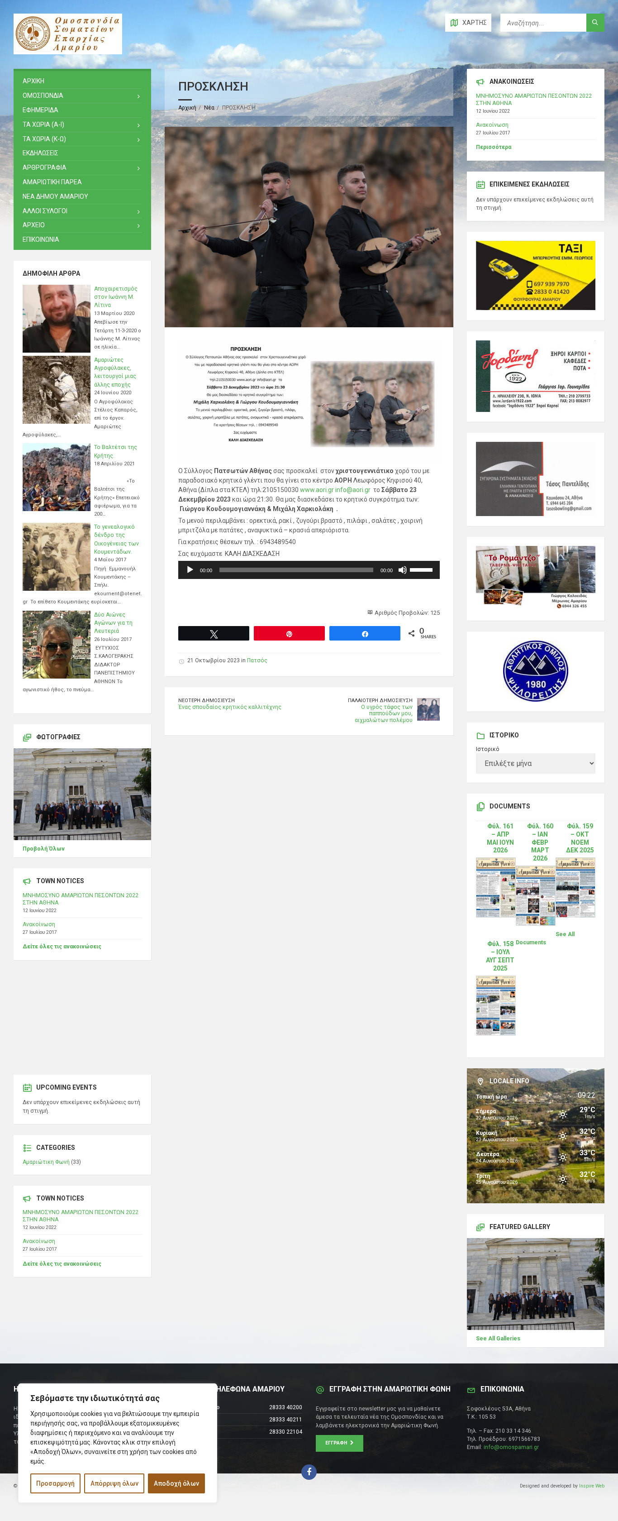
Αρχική (187, 108)
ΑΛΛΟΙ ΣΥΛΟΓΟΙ (45, 211)
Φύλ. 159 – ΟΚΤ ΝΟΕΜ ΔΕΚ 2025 (580, 838)
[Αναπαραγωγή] (190, 569)
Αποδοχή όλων (176, 1483)
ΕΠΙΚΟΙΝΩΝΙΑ (41, 239)
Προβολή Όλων (44, 849)
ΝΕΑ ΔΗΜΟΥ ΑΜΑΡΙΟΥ (55, 196)
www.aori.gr (317, 489)
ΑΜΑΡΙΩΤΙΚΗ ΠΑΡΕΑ (52, 182)
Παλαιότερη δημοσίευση (380, 700)
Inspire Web (591, 1486)
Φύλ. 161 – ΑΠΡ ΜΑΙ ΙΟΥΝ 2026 (500, 838)
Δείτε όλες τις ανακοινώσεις (62, 946)
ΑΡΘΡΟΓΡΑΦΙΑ (45, 167)
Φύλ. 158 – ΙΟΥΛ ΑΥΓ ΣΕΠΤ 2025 (500, 956)
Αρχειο (34, 225)
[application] (309, 570)
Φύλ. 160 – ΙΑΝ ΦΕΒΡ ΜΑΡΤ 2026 (540, 842)
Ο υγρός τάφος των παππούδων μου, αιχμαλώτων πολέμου (384, 713)
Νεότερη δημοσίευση (206, 700)
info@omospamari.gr (511, 1447)
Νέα (209, 108)
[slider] (422, 569)
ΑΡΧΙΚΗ (33, 81)
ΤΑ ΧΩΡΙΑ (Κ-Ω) (44, 139)
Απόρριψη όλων (114, 1483)
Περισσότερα (493, 147)
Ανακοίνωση (39, 924)
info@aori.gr (353, 489)
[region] (117, 1443)
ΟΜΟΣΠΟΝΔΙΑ (43, 95)
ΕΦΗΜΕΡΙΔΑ (40, 110)
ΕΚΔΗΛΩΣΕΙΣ (40, 153)
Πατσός (257, 660)
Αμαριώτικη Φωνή (46, 1162)
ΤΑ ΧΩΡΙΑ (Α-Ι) (43, 124)
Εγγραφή (337, 1443)
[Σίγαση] (402, 569)
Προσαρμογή (55, 1483)
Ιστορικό (487, 749)
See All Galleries (498, 1338)
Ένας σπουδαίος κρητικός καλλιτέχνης (229, 707)
